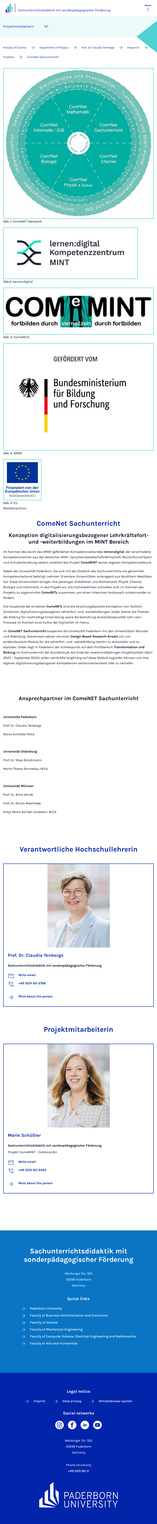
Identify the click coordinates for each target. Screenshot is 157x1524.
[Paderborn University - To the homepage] (9, 7)
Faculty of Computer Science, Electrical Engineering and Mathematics (83, 1336)
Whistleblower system (115, 1401)
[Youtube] (97, 1425)
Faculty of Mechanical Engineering (56, 1329)
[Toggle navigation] (46, 26)
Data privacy (72, 1401)
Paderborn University (46, 1308)
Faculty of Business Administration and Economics (69, 1315)
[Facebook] (72, 1425)
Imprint (39, 1401)
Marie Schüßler (24, 1135)
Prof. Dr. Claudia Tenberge (35, 955)
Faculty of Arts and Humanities (53, 1343)
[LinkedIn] (85, 1425)
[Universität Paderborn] (78, 1495)
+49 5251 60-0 (78, 1471)
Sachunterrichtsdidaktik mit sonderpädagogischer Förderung (64, 10)
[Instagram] (59, 1425)
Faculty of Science (44, 1322)
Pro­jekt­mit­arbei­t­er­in (18, 26)
